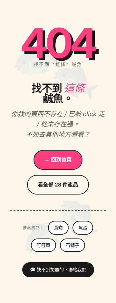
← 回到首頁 (58, 159)
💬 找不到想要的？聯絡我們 (58, 269)
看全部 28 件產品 (58, 184)
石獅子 (72, 245)
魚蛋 (82, 227)
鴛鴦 (58, 227)
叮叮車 (43, 245)
